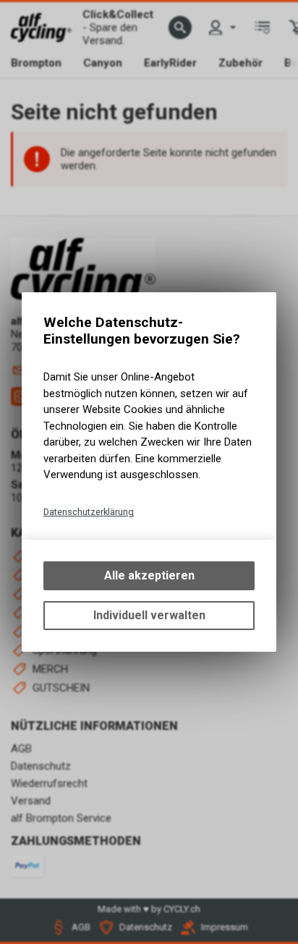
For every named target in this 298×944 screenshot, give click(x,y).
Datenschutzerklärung (88, 511)
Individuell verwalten (149, 615)
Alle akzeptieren (149, 575)
